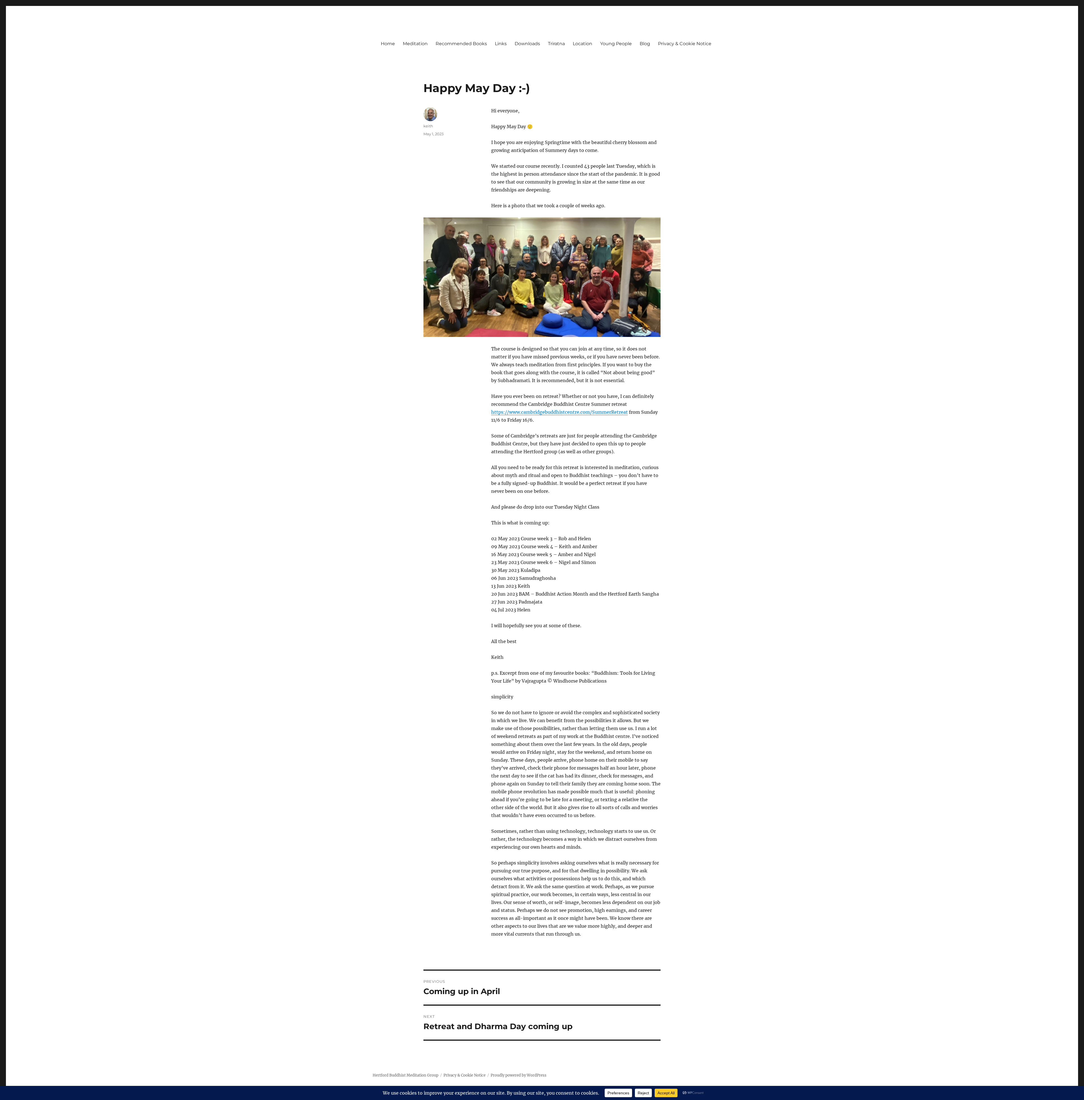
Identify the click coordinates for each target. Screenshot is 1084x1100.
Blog (645, 43)
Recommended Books (461, 43)
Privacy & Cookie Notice (684, 43)
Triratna (556, 43)
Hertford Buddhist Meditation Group (405, 1075)
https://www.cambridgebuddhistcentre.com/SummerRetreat (559, 412)
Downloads (527, 43)
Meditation (415, 43)
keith (428, 126)
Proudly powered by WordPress (519, 1075)
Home (388, 43)
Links (501, 43)
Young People (616, 43)
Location (582, 43)
